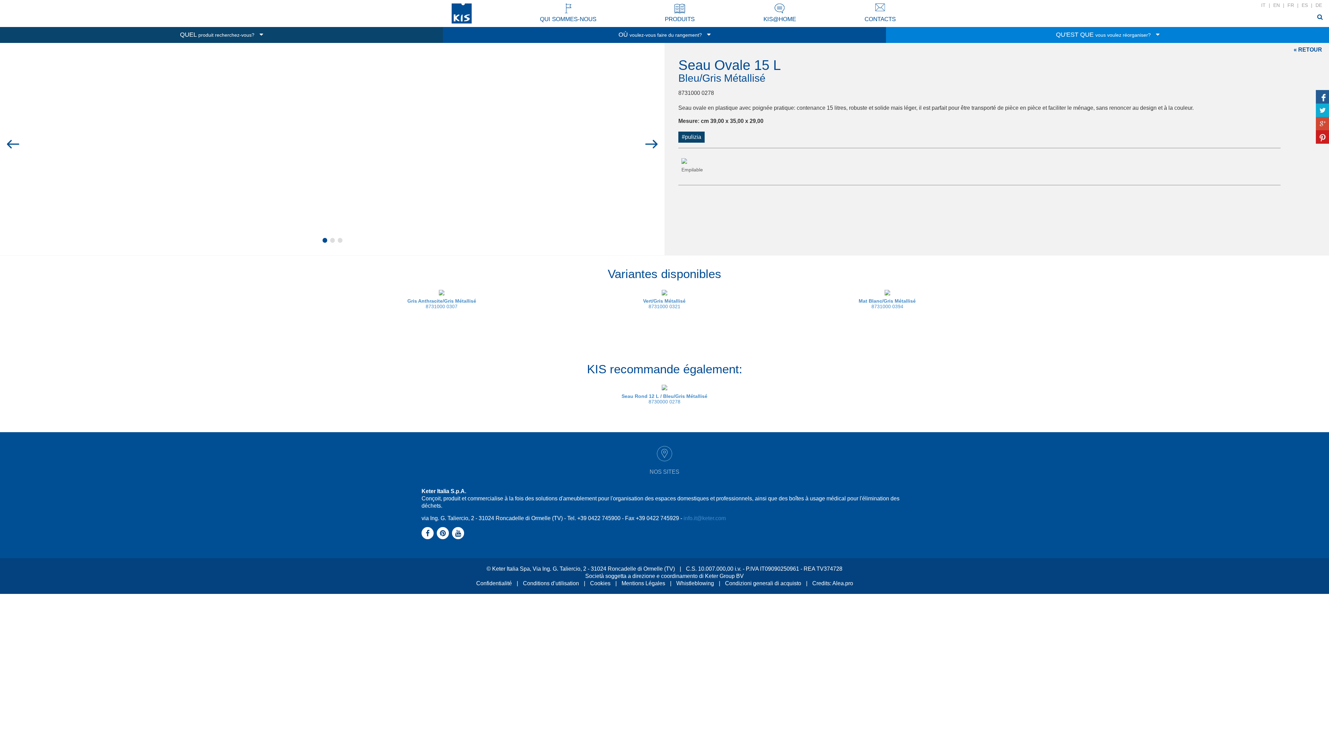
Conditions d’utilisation (551, 583)
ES (1305, 5)
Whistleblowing (695, 583)
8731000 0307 (441, 303)
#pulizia (691, 137)
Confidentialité (494, 583)
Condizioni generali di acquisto (763, 583)
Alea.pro (842, 583)
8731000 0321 (664, 303)
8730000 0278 (664, 398)
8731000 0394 (887, 303)
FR (1290, 5)
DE (1319, 5)
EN (1276, 5)
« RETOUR (1308, 50)
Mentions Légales (643, 583)
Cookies (600, 583)
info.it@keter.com (705, 518)
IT (1263, 5)
